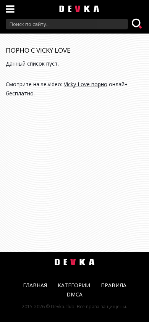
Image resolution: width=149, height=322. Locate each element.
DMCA (74, 294)
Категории (74, 285)
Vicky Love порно (85, 84)
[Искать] (137, 24)
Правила (113, 285)
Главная (35, 285)
